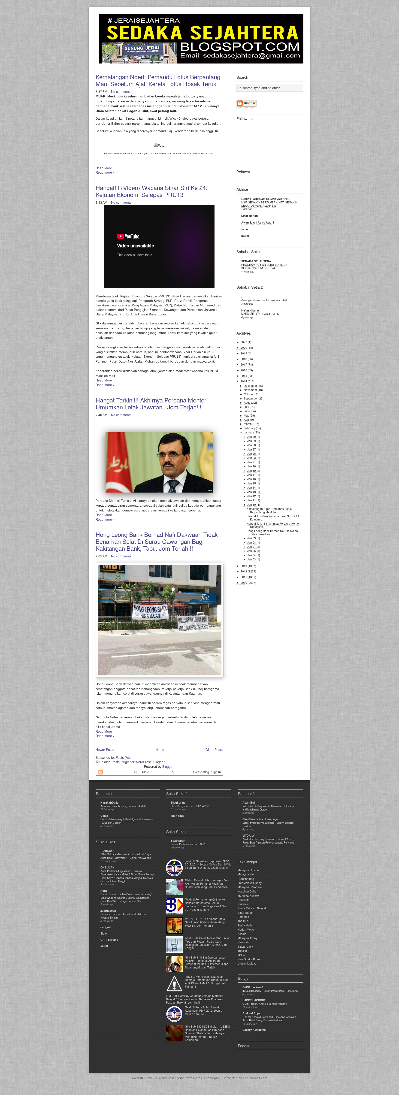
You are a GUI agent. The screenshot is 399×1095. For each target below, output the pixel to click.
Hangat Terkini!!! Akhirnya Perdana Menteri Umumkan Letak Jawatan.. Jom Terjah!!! (152, 403)
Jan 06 (252, 551)
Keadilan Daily (247, 891)
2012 (244, 571)
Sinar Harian (249, 216)
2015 (244, 376)
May (247, 415)
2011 (244, 577)
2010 (244, 582)
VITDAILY (248, 835)
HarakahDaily (109, 802)
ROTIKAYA (107, 851)
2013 (244, 566)
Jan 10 (252, 504)
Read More (104, 168)
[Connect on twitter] (285, 20)
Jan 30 (252, 437)
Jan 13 (252, 492)
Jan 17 (252, 475)
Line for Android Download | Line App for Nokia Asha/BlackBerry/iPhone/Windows (269, 1018)
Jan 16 (252, 479)
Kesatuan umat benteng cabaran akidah (122, 806)
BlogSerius (178, 802)
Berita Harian (246, 925)
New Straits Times (249, 959)
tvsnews (243, 904)
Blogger (167, 766)
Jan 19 (252, 470)
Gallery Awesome (254, 1030)
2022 (244, 342)
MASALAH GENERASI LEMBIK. (260, 314)
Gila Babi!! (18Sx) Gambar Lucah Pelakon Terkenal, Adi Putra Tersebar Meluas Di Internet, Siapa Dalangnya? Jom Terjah (206, 962)
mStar (245, 236)
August (248, 402)
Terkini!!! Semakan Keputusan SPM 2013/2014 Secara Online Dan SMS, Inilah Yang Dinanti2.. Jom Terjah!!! (208, 864)
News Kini (244, 942)
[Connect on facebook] (292, 20)
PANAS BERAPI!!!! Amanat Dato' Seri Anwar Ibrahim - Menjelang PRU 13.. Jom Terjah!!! (205, 922)
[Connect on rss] (299, 20)
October (249, 394)
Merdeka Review (248, 895)
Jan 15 (252, 483)
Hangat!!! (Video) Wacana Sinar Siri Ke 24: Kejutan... (273, 517)
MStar (241, 955)
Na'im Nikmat (250, 310)
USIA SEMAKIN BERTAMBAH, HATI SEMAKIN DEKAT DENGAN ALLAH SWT (269, 204)
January (249, 432)
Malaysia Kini (246, 874)
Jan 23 (252, 458)
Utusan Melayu (247, 963)
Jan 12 (252, 496)
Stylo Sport (178, 840)
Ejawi (103, 933)
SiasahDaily (245, 946)
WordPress (166, 1078)
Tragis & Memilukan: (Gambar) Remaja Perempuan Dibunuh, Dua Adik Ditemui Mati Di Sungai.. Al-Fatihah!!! (207, 981)
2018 (244, 359)
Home (159, 749)
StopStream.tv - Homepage (260, 819)
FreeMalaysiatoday (250, 883)
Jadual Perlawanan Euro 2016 (188, 844)
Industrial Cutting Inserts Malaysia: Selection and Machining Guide (268, 807)
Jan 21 (252, 462)
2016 (244, 370)
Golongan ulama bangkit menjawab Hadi (264, 300)
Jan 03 (252, 559)
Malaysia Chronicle (250, 887)
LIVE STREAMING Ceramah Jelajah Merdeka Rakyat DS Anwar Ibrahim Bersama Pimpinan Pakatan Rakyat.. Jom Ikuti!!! (194, 999)
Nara (103, 891)
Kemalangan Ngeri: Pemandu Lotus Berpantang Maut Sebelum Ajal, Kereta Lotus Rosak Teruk (158, 80)
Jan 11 (252, 500)
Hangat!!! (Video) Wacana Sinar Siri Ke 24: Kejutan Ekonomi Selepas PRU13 (151, 191)
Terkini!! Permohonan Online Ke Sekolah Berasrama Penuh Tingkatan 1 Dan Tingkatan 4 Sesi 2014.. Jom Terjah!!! (206, 904)
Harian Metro (246, 929)
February (250, 428)
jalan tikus (177, 816)
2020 (244, 347)
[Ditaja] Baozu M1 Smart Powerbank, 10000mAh (270, 990)
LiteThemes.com (255, 1078)
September (251, 398)
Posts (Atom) (125, 757)
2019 (244, 353)
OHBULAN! (107, 867)
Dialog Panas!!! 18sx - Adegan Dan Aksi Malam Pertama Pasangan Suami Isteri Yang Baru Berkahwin (207, 883)
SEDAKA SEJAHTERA (256, 261)
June (247, 411)
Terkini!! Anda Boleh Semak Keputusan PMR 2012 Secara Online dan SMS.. (203, 1010)
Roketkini (243, 899)
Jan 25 (252, 453)
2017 (244, 364)
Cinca (104, 816)
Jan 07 (252, 546)
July (247, 407)
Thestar (242, 951)
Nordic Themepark (207, 1078)
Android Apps (251, 1013)
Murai (104, 946)
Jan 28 (252, 445)
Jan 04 (252, 555)
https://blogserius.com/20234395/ (190, 806)
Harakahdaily (246, 878)
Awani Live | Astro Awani (257, 222)
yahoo (245, 229)
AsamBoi (248, 802)
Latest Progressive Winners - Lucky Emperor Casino (268, 824)
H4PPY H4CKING (253, 1000)
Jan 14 (252, 487)
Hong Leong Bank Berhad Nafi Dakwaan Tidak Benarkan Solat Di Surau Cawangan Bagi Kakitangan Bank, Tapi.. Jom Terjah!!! (157, 541)
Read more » (105, 172)
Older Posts (214, 749)
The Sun (243, 921)
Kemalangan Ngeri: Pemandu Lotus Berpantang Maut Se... (269, 510)
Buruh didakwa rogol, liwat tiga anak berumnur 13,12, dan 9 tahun (126, 820)
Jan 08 (252, 542)
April (247, 419)
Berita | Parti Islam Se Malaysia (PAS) (265, 199)
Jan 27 (252, 449)
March (248, 424)
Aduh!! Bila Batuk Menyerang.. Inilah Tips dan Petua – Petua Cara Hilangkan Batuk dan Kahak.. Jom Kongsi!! (207, 943)
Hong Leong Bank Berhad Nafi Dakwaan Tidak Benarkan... (272, 532)
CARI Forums (109, 940)
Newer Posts (105, 749)
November (251, 390)
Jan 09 (252, 538)
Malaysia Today (247, 938)
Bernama (243, 917)
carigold (105, 927)
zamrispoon (108, 910)
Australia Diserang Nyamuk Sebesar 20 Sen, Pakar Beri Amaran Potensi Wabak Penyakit (268, 840)
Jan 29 (252, 441)
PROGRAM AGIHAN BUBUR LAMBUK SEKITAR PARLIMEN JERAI (264, 266)
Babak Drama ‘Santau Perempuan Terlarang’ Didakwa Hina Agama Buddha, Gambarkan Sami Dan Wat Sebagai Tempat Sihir (126, 897)
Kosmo (242, 934)
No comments (121, 91)
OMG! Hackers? (252, 987)
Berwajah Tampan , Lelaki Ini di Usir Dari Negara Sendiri (123, 915)
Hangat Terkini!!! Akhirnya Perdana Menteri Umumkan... (273, 525)
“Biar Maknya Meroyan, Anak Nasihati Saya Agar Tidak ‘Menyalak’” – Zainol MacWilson (125, 855)
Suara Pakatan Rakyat (252, 908)
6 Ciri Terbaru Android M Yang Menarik (264, 1003)
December (251, 385)
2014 (244, 381)
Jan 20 (252, 466)
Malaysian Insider (249, 870)
